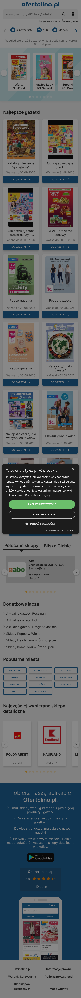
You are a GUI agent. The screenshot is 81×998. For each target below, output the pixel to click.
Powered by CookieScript (60, 530)
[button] (40, 524)
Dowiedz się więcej (37, 495)
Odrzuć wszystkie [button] (42, 514)
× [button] (72, 468)
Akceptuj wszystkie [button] (42, 504)
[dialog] (40, 499)
